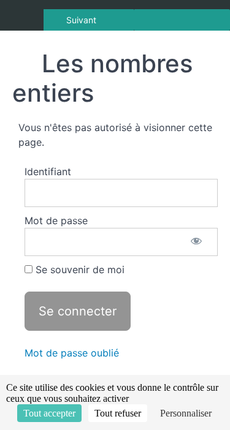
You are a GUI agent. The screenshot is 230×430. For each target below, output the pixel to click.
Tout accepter (49, 413)
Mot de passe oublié (72, 353)
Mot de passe (56, 220)
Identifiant (48, 171)
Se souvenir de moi (79, 269)
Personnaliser (186, 413)
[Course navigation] (182, 20)
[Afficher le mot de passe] (196, 242)
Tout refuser (117, 413)
